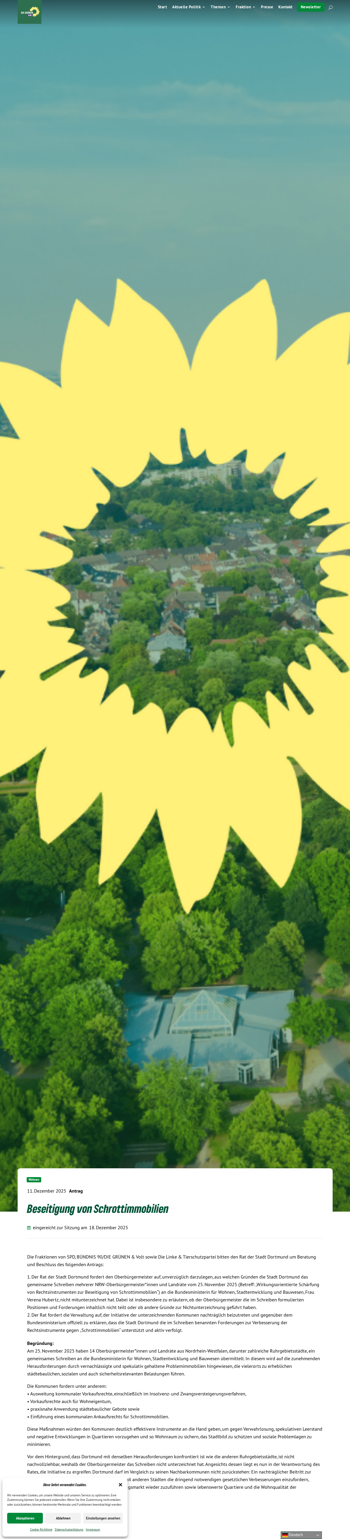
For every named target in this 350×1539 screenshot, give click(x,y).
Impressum (93, 1529)
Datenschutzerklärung (69, 1529)
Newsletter (311, 7)
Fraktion (243, 7)
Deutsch (295, 1535)
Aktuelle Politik (186, 7)
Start (162, 7)
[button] (120, 1484)
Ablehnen (63, 1518)
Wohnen (34, 1180)
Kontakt (285, 7)
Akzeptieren (25, 1518)
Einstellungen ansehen (103, 1518)
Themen (218, 7)
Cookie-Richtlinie (41, 1529)
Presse (267, 7)
